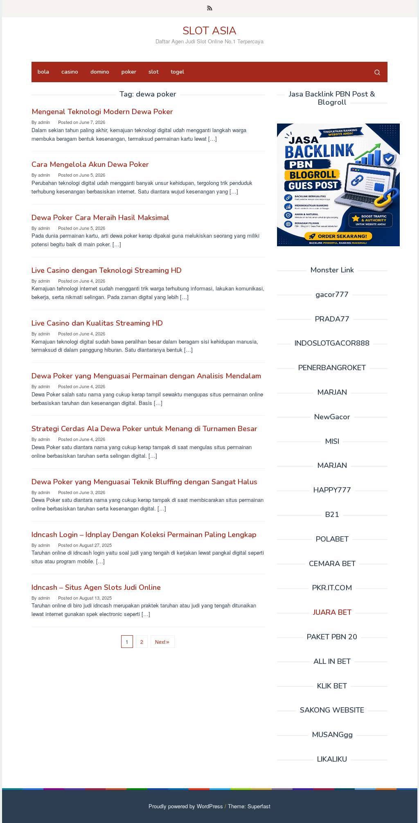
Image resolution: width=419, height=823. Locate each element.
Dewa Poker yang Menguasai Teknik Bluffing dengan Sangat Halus (144, 482)
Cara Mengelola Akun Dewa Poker (90, 164)
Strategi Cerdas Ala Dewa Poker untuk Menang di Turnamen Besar (144, 429)
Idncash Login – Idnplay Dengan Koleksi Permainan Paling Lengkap (144, 535)
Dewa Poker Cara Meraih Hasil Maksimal (100, 218)
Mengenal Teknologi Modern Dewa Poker (102, 112)
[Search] (377, 72)
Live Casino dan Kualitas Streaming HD (97, 323)
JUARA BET (332, 612)
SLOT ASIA (209, 31)
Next (160, 641)
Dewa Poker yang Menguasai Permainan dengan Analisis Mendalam (146, 376)
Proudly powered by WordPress (186, 806)
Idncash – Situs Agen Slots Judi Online (96, 587)
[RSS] (209, 8)
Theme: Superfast (249, 806)
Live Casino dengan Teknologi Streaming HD (107, 270)
